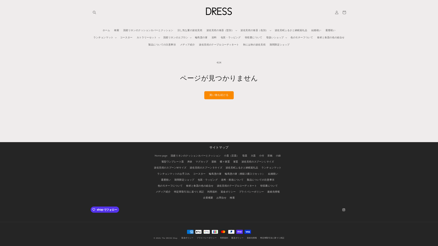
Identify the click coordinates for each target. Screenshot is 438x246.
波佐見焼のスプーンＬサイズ (258, 161)
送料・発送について (232, 180)
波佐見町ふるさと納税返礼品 (242, 167)
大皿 (253, 155)
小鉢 (278, 155)
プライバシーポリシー (251, 191)
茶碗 (269, 155)
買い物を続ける (219, 95)
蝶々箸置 (225, 161)
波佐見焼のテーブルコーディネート (237, 185)
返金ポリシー (228, 191)
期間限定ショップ (184, 180)
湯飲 (213, 161)
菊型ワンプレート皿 (173, 161)
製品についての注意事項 (260, 180)
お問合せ (221, 197)
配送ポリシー (237, 238)
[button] (94, 12)
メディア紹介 (163, 191)
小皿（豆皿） (231, 155)
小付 (261, 155)
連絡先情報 (273, 191)
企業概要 (208, 197)
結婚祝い (273, 174)
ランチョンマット (271, 167)
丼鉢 (189, 161)
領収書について (269, 185)
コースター (199, 174)
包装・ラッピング (208, 180)
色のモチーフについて (170, 185)
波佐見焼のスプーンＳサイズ (206, 167)
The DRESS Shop (169, 238)
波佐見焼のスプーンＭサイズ (170, 167)
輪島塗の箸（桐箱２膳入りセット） (245, 174)
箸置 (235, 161)
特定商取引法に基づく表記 (189, 191)
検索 (232, 197)
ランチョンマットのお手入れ (173, 174)
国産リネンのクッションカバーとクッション (196, 155)
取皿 (244, 155)
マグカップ (202, 161)
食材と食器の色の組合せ (200, 185)
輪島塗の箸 (215, 174)
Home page (161, 155)
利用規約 (212, 191)
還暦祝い (166, 180)
